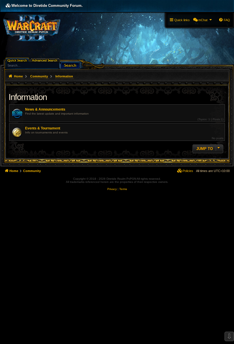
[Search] (70, 64)
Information (28, 97)
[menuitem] (203, 20)
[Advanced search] (45, 59)
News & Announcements (45, 109)
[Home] (32, 27)
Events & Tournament (42, 128)
